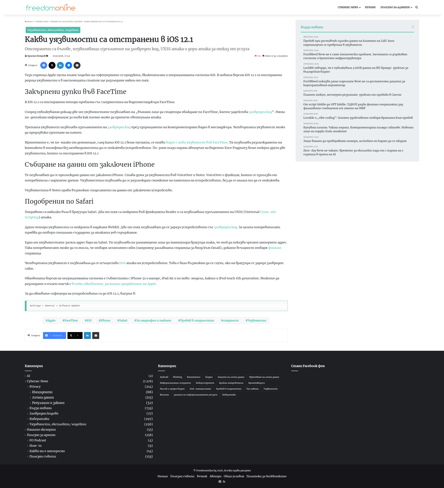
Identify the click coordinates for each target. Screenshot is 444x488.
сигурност (231, 320)
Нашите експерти (41, 430)
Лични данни (43, 397)
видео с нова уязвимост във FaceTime (197, 142)
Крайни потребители (231, 383)
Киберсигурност (205, 383)
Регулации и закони (48, 403)
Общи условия (234, 476)
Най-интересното (200, 388)
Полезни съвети (42, 456)
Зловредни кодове (43, 413)
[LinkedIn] (60, 65)
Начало (29, 22)
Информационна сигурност (175, 383)
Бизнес (209, 377)
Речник (370, 7)
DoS (122, 263)
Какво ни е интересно (47, 451)
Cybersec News (348, 7)
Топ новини (252, 388)
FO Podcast (37, 440)
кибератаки (229, 394)
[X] (52, 65)
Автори (215, 476)
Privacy (35, 387)
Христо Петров (36, 56)
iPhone (105, 320)
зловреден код (260, 112)
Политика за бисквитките (266, 476)
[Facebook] (43, 65)
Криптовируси (256, 383)
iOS (89, 320)
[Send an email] (47, 56)
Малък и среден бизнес (172, 388)
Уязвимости (257, 320)
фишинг (274, 248)
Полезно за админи (395, 7)
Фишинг (164, 394)
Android (164, 377)
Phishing (177, 377)
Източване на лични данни (264, 377)
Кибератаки (39, 419)
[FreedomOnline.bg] (50, 7)
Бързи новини (40, 408)
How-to (35, 446)
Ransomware (193, 377)
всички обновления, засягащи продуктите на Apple (114, 284)
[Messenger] (68, 65)
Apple (52, 320)
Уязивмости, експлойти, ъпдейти (66, 22)
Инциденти (42, 392)
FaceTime (71, 320)
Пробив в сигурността (197, 320)
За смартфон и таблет (153, 320)
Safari (123, 320)
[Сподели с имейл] (77, 65)
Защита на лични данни (231, 377)
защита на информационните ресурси (195, 394)
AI (28, 376)
